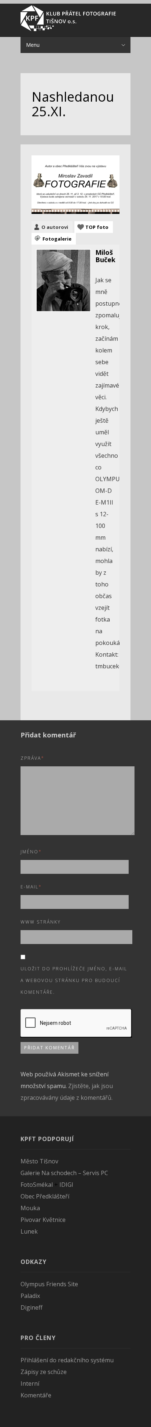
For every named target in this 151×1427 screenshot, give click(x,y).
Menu (33, 44)
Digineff (32, 1307)
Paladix (30, 1296)
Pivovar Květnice (43, 1220)
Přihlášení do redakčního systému (67, 1360)
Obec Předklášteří (45, 1196)
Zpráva (32, 758)
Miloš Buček (105, 256)
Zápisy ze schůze (44, 1372)
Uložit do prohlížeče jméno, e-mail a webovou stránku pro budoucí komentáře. (74, 980)
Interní (30, 1383)
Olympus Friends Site (49, 1284)
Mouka (30, 1208)
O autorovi (54, 227)
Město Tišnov (39, 1161)
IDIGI (66, 1185)
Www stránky (41, 922)
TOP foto (96, 227)
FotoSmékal (37, 1185)
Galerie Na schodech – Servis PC (64, 1173)
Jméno (31, 852)
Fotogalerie (57, 238)
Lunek (29, 1231)
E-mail (31, 887)
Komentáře (36, 1395)
